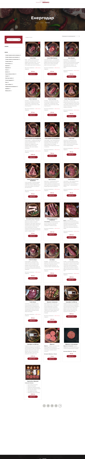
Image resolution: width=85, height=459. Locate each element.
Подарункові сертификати (11, 86)
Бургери (7, 65)
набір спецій (37, 67)
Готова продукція (9, 80)
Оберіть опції (70, 76)
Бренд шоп (7, 90)
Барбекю (7, 88)
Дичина (7, 71)
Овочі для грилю (8, 78)
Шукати (19, 39)
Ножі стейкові (8, 84)
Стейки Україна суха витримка (12, 57)
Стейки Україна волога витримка (12, 55)
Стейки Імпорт (8, 61)
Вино (6, 82)
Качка (6, 69)
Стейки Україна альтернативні (12, 59)
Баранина (7, 67)
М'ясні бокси (8, 63)
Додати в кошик (71, 316)
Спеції (6, 76)
